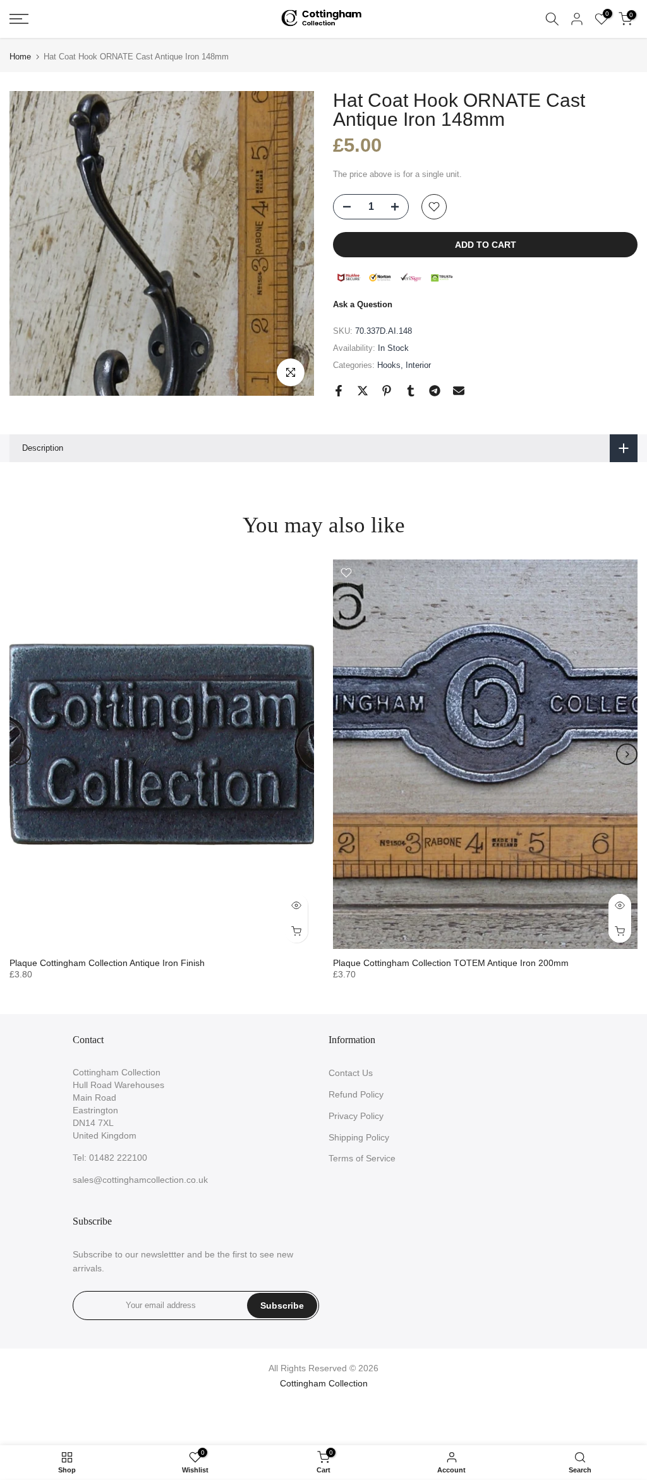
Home (20, 56)
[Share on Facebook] (338, 390)
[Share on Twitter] (362, 390)
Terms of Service (362, 1158)
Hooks (389, 365)
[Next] (627, 754)
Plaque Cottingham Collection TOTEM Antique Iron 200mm (451, 963)
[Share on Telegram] (434, 390)
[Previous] (20, 754)
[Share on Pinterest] (386, 390)
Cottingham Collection (324, 1383)
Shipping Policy (359, 1137)
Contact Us (351, 1073)
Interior (418, 365)
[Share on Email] (458, 390)
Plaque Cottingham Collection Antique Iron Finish (107, 963)
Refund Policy (356, 1094)
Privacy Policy (356, 1116)
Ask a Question (362, 304)
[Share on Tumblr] (410, 390)
